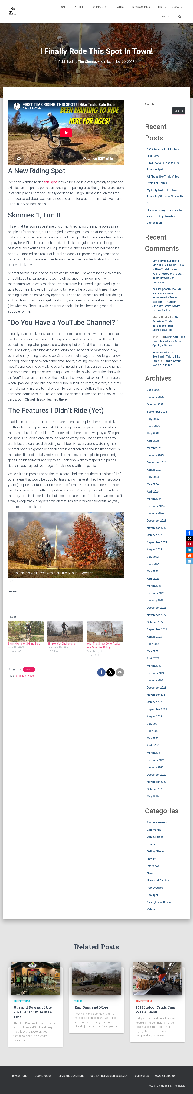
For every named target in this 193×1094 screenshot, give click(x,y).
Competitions (155, 836)
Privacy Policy (20, 1076)
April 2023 (153, 578)
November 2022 (156, 614)
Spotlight (152, 895)
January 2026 (155, 397)
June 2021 (153, 731)
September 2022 (157, 629)
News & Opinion (141, 7)
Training (119, 7)
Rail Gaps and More (91, 1007)
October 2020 (155, 789)
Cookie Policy (43, 1076)
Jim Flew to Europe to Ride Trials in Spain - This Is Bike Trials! (168, 265)
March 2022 (154, 665)
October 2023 (155, 535)
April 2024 (153, 491)
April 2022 (153, 658)
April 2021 (153, 745)
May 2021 (153, 738)
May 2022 (153, 651)
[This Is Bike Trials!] (12, 11)
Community (100, 7)
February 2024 (156, 506)
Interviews (153, 866)
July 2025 (153, 419)
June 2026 (153, 389)
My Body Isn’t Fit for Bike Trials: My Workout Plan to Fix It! (165, 196)
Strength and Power (159, 902)
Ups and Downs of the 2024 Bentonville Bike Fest (33, 1012)
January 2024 (155, 513)
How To (151, 858)
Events (151, 844)
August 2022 (154, 636)
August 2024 (154, 469)
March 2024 (154, 498)
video (31, 675)
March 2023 (154, 585)
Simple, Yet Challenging (61, 643)
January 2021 (155, 767)
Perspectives (155, 887)
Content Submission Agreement (109, 1076)
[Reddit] (189, 555)
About (166, 16)
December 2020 (156, 774)
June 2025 (153, 426)
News (150, 873)
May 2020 (153, 796)
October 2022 (155, 622)
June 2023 (153, 564)
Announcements (157, 822)
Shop (161, 7)
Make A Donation (165, 1076)
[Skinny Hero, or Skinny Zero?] (26, 631)
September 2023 (157, 542)
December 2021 (156, 687)
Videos (29, 669)
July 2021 (153, 723)
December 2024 (156, 462)
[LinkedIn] (189, 550)
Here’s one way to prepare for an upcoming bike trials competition (165, 216)
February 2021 (156, 760)
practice (21, 675)
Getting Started (156, 851)
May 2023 (153, 571)
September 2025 (157, 411)
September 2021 (157, 709)
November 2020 (156, 781)
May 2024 (153, 484)
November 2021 (156, 694)
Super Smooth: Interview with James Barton (166, 306)
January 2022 (155, 680)
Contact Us (142, 1076)
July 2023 (153, 556)
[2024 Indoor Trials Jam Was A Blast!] (157, 977)
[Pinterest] (189, 544)
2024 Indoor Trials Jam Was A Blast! (155, 1009)
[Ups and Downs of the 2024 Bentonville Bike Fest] (35, 977)
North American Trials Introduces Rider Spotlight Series (168, 341)
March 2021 (154, 752)
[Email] (189, 561)
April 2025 (153, 440)
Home (63, 7)
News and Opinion (158, 880)
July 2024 (153, 476)
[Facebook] (189, 533)
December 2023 (156, 520)
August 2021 (154, 716)
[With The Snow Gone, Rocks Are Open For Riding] (105, 631)
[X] (189, 538)
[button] (86, 7)
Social (176, 7)
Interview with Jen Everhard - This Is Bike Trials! (166, 356)
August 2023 (154, 549)
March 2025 (154, 447)
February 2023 (156, 593)
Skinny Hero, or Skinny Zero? (25, 643)
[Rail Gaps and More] (96, 977)
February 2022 (156, 673)
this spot (50, 182)
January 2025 (155, 455)
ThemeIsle (179, 1085)
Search (149, 104)
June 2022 (153, 643)
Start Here (79, 7)
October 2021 (155, 702)
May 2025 (153, 433)
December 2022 (156, 607)
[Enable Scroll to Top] (185, 1086)
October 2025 (155, 404)
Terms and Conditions (70, 1076)
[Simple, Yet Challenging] (65, 631)
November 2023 (156, 527)
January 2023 (155, 600)
